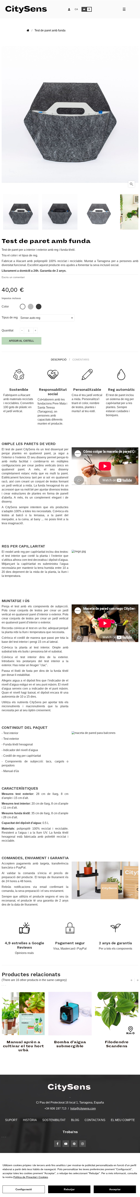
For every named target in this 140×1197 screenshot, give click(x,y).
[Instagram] (82, 1143)
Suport (11, 1120)
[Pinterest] (74, 1143)
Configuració (23, 1189)
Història (30, 1120)
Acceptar (114, 1189)
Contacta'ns (95, 1120)
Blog (75, 1120)
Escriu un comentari (13, 277)
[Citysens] (28, 9)
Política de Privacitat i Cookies (30, 1177)
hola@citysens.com (83, 1108)
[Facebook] (57, 1143)
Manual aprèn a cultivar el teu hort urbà (23, 1046)
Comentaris (80, 359)
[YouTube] (66, 1143)
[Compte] (69, 9)
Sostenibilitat (54, 1120)
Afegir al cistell (21, 340)
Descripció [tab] (59, 359)
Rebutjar (69, 1189)
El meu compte (123, 1120)
